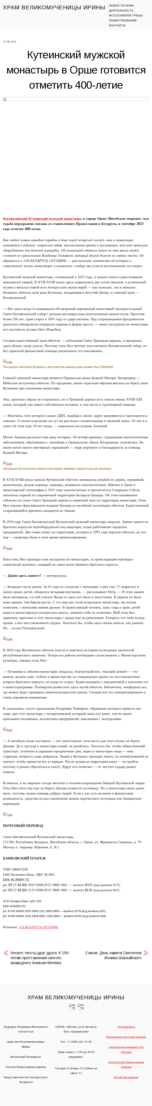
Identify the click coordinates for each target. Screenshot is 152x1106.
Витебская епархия (126, 1077)
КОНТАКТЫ (117, 25)
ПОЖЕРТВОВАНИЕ (123, 20)
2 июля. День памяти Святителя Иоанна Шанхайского (113, 955)
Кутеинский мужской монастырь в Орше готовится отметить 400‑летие (76, 70)
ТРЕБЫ (137, 15)
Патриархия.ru (126, 1026)
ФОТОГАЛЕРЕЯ (120, 15)
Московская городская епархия (126, 1036)
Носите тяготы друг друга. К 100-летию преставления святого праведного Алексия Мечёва (40, 958)
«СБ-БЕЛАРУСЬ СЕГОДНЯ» (39, 927)
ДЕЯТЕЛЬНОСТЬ (121, 10)
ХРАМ (129, 5)
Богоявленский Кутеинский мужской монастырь (42, 218)
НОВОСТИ (116, 5)
